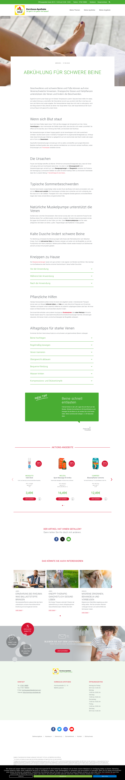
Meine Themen (75, 10)
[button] (112, 478)
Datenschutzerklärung (107, 774)
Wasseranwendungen (38, 262)
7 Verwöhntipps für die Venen (56, 173)
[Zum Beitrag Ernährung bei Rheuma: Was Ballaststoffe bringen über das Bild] (29, 579)
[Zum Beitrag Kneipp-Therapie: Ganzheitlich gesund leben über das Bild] (62, 579)
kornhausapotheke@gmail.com (31, 690)
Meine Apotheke (89, 10)
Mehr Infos (105, 776)
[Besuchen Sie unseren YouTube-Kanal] (71, 729)
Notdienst (93, 2)
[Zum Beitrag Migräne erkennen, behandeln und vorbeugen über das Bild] (95, 579)
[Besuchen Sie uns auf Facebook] (53, 729)
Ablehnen (21, 776)
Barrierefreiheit (69, 736)
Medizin (58, 63)
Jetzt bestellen (29, 499)
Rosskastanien (67, 312)
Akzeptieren (63, 776)
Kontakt (79, 736)
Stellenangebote (37, 736)
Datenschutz (58, 736)
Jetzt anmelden (62, 651)
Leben (17, 591)
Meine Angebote (104, 10)
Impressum (48, 736)
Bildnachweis (89, 736)
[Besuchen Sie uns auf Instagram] (65, 729)
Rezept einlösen (102, 2)
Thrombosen (45, 147)
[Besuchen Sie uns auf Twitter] (59, 729)
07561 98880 (83, 2)
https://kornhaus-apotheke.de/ (32, 692)
